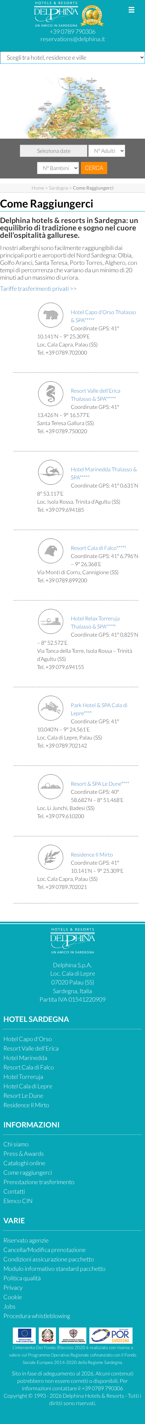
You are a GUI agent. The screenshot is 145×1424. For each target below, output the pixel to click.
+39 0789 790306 (72, 31)
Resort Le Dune (23, 1095)
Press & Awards (23, 1153)
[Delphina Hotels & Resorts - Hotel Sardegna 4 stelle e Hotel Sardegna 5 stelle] (57, 24)
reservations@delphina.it (72, 39)
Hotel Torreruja (23, 1076)
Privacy (13, 1287)
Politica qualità (22, 1278)
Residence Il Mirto (26, 1105)
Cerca (94, 167)
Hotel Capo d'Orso (27, 1038)
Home (38, 188)
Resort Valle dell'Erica (31, 1048)
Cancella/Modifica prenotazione (44, 1249)
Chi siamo (16, 1144)
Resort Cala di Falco (28, 1067)
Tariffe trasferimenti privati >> (38, 288)
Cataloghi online (24, 1163)
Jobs (9, 1306)
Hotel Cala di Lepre (27, 1086)
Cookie (12, 1297)
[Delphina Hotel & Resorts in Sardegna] (72, 951)
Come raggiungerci (27, 1172)
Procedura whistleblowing (36, 1315)
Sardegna (58, 188)
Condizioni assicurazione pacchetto (48, 1259)
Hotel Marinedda (25, 1057)
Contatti (14, 1191)
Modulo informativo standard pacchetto (54, 1268)
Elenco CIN (18, 1200)
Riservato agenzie (26, 1240)
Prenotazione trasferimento (39, 1181)
